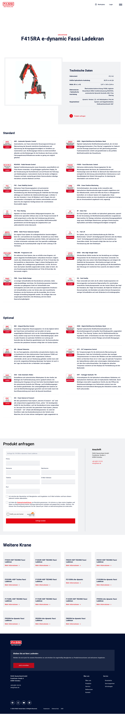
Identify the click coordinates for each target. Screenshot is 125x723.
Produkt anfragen (79, 116)
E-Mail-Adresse (46, 478)
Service (87, 686)
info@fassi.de (96, 463)
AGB (62, 709)
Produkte (88, 684)
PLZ (7, 487)
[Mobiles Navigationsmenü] (120, 4)
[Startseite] (8, 4)
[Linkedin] (29, 703)
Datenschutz (55, 709)
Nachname (44, 468)
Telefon (8, 478)
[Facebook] (12, 703)
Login (111, 4)
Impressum (46, 709)
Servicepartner (110, 684)
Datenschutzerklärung (24, 502)
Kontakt (87, 692)
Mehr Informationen (11, 565)
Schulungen (109, 686)
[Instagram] (18, 703)
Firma (8, 459)
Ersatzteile (108, 681)
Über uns (86, 676)
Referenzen (89, 689)
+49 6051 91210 (97, 461)
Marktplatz (101, 4)
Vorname (9, 468)
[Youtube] (24, 703)
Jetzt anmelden (24, 665)
